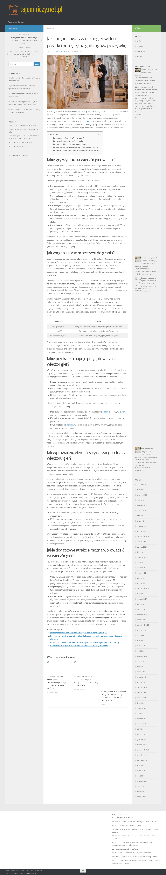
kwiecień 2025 (142, 568)
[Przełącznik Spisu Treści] (98, 135)
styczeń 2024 (141, 609)
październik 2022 (143, 625)
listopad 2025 (141, 531)
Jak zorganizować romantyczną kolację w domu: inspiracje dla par (78, 632)
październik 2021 (143, 687)
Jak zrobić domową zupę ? (17, 146)
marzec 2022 (141, 661)
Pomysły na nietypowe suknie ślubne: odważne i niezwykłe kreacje (79, 645)
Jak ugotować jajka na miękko (122, 818)
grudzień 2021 (142, 677)
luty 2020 (140, 792)
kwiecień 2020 (142, 781)
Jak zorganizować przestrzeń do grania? (68, 141)
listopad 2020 (141, 745)
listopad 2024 (141, 583)
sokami (105, 412)
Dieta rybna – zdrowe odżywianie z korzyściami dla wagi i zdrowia (135, 857)
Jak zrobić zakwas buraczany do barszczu (126, 825)
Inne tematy (141, 51)
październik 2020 (143, 750)
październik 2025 (143, 537)
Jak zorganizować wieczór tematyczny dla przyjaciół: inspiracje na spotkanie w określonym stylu (149, 92)
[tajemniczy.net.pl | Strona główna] (35, 10)
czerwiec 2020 (142, 771)
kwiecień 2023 (142, 615)
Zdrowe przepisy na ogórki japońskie (125, 849)
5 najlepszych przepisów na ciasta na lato (22, 125)
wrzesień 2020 (142, 755)
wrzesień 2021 (142, 693)
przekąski (86, 121)
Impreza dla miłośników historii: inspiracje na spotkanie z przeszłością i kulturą (84, 642)
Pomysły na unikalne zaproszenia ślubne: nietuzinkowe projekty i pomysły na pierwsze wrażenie (56, 682)
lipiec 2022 (140, 641)
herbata (70, 425)
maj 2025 (140, 563)
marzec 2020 (141, 786)
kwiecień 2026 (142, 505)
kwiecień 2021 (142, 719)
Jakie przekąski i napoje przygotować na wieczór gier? (73, 144)
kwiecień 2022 (142, 656)
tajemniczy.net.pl (58, 52)
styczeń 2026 (141, 521)
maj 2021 (140, 713)
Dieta (139, 41)
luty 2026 (140, 516)
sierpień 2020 (142, 760)
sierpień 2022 (142, 635)
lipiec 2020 (140, 765)
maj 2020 (140, 776)
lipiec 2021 (140, 703)
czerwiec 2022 (142, 646)
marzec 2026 (141, 511)
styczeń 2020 (141, 797)
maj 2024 (140, 594)
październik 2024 (143, 589)
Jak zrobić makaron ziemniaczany (20, 142)
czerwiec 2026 (142, 495)
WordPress (15, 873)
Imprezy (50, 28)
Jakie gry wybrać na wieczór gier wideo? (68, 138)
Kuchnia (139, 57)
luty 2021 (140, 729)
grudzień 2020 (142, 739)
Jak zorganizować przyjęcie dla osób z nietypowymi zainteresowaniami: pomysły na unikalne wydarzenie (146, 454)
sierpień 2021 (142, 698)
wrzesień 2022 (142, 630)
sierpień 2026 (142, 485)
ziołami (123, 412)
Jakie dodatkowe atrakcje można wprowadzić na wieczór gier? (77, 150)
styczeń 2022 (141, 672)
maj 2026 (140, 500)
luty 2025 (140, 578)
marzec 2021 (141, 724)
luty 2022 (140, 667)
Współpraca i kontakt (16, 22)
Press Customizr (31, 873)
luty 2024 (140, 604)
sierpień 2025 (142, 547)
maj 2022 (140, 651)
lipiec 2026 (140, 490)
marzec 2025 (141, 573)
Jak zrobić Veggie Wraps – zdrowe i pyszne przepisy (146, 72)
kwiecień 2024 (142, 599)
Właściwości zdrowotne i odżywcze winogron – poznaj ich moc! (134, 822)
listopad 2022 (141, 620)
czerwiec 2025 (142, 557)
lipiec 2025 (140, 552)
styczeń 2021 (141, 734)
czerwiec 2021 (142, 708)
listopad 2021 (141, 682)
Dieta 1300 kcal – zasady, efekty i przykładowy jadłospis (131, 853)
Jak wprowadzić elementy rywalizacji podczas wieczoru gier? (76, 147)
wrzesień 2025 (142, 542)
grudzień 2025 (142, 526)
